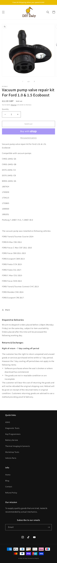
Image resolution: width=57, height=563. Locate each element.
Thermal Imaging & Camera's (17, 446)
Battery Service (11, 440)
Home (7, 474)
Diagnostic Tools (12, 428)
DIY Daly (25, 558)
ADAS (7, 422)
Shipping (13, 105)
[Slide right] (34, 81)
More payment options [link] (28, 138)
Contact (8, 486)
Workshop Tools (12, 452)
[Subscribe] (49, 527)
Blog (7, 480)
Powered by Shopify (33, 558)
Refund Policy (11, 492)
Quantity (5, 109)
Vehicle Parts (10, 458)
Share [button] (7, 310)
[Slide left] (23, 81)
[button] (3, 12)
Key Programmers (13, 434)
